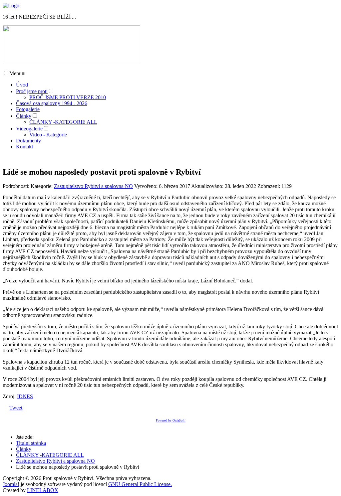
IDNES (25, 396)
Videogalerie (29, 128)
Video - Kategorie (48, 134)
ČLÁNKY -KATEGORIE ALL (63, 122)
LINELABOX (42, 490)
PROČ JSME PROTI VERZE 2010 (67, 97)
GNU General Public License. (140, 484)
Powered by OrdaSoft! (170, 420)
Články (23, 116)
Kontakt (24, 146)
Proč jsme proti (32, 91)
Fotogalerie (28, 109)
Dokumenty (28, 140)
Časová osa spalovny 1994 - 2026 (51, 103)
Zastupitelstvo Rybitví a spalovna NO (93, 186)
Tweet (15, 408)
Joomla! (11, 484)
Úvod (22, 84)
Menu (17, 73)
